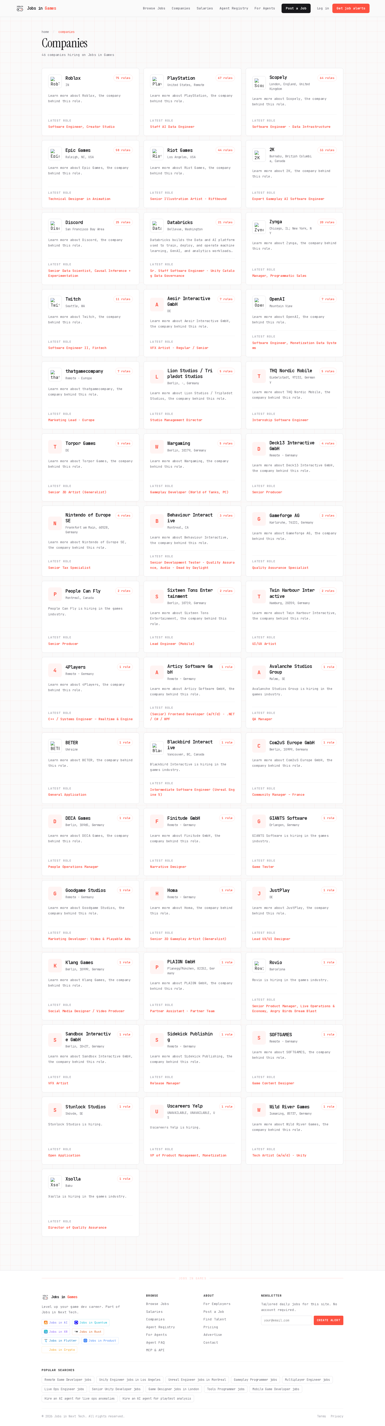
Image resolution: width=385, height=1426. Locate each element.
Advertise (213, 1334)
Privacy (337, 1416)
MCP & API (155, 1350)
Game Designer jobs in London (173, 1389)
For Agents (265, 8)
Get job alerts (351, 8)
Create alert (328, 1320)
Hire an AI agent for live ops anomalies (80, 1398)
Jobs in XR (58, 1331)
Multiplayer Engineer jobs (307, 1380)
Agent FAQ (155, 1342)
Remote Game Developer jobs (68, 1380)
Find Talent (215, 1319)
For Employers (217, 1304)
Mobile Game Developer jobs (275, 1389)
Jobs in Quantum (93, 1322)
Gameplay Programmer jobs (255, 1380)
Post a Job (296, 8)
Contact (211, 1342)
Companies (181, 8)
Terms (321, 1416)
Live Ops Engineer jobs (64, 1389)
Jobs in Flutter (63, 1340)
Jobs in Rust (91, 1331)
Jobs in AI (58, 1322)
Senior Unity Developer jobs (116, 1389)
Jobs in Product (102, 1340)
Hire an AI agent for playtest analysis (157, 1398)
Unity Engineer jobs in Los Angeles (130, 1380)
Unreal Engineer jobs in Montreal (197, 1380)
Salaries (205, 8)
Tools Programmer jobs (226, 1389)
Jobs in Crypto (62, 1349)
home (45, 32)
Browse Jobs (154, 8)
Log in (323, 8)
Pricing (211, 1327)
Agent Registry (233, 8)
